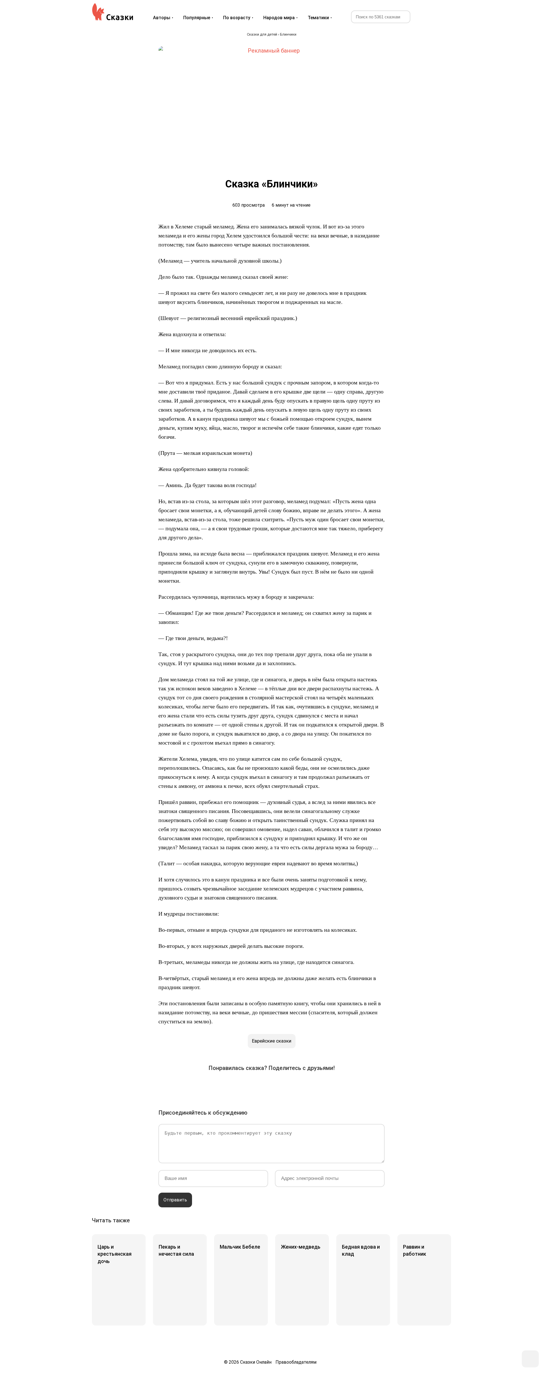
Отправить (175, 1200)
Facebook (224, 1086)
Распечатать (335, 1086)
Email (319, 1086)
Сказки (112, 12)
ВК (208, 1086)
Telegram (287, 1086)
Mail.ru (271, 1086)
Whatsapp (303, 1086)
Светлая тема (439, 16)
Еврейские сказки (271, 1041)
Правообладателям (295, 1362)
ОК (256, 1086)
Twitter (240, 1086)
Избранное (425, 16)
